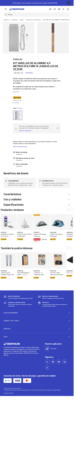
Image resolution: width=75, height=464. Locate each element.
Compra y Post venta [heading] (11, 321)
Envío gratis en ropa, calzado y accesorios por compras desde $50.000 (35, 3)
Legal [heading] (6, 336)
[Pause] (68, 2)
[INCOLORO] (17, 115)
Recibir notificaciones (20, 146)
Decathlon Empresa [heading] (11, 313)
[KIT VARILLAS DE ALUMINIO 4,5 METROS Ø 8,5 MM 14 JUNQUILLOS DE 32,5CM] (18, 37)
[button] (67, 209)
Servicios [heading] (7, 328)
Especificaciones (14, 204)
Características (12, 194)
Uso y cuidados (12, 199)
